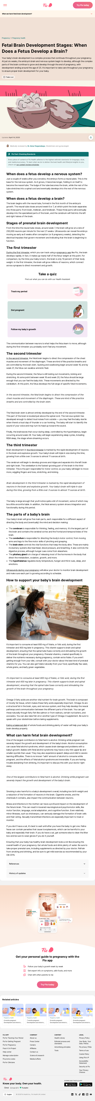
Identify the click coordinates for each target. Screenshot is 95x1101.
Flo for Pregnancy (9, 1045)
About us (33, 1038)
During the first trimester (17, 252)
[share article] (91, 137)
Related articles (10, 999)
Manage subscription (10, 1055)
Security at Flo (84, 1067)
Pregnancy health (18, 38)
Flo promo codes (9, 1059)
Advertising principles (62, 1047)
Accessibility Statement (83, 1062)
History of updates (17, 873)
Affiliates (33, 1048)
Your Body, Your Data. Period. (85, 1042)
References (14, 864)
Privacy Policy (84, 1038)
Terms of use (84, 1050)
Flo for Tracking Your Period (13, 1038)
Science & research (37, 1055)
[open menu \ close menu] (5, 5)
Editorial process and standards (62, 1042)
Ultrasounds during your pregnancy (22, 570)
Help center (7, 1052)
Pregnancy (6, 38)
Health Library (59, 1038)
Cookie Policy (84, 1054)
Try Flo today (83, 5)
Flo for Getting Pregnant (12, 1041)
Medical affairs (35, 1059)
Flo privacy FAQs (85, 1047)
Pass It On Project (9, 1048)
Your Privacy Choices (83, 1071)
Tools (56, 1050)
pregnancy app (64, 252)
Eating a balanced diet (16, 725)
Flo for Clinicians (9, 1062)
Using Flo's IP (84, 1057)
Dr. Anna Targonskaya (36, 146)
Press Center (34, 1041)
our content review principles (27, 165)
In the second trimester (17, 358)
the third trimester (35, 450)
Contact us (34, 1052)
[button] (47, 863)
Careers (33, 1045)
